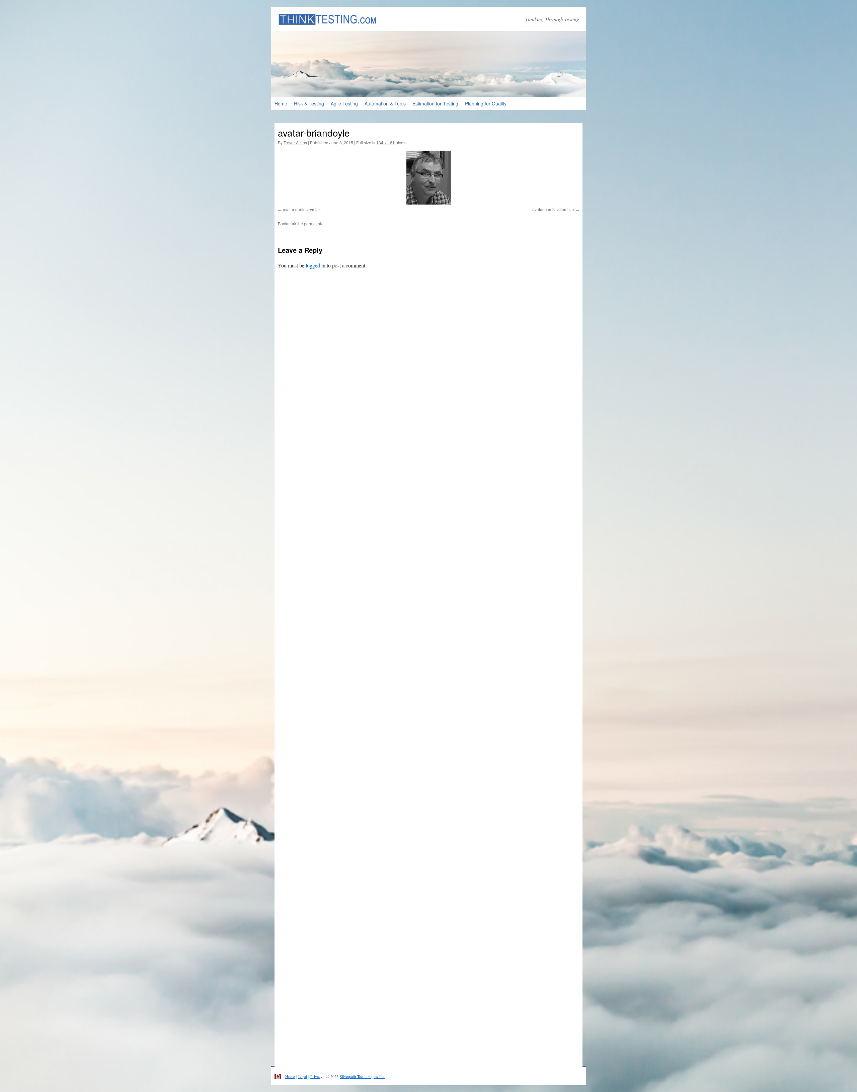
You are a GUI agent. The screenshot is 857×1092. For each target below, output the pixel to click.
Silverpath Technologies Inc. (362, 1076)
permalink (313, 223)
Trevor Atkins (295, 142)
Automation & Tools (385, 103)
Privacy (316, 1076)
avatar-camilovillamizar (553, 209)
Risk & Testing (309, 103)
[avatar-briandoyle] (428, 178)
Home (281, 103)
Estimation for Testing (435, 103)
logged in (315, 265)
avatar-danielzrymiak (302, 209)
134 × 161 (385, 142)
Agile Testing (344, 103)
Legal (302, 1076)
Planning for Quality (486, 103)
